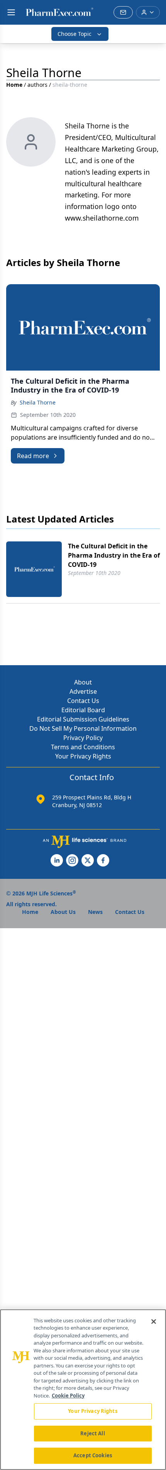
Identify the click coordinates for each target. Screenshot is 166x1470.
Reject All (92, 1433)
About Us (63, 911)
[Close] (153, 1321)
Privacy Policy (83, 737)
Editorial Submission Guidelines (83, 719)
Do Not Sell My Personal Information (83, 728)
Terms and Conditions (83, 747)
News (95, 911)
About (83, 682)
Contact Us (83, 700)
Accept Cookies (92, 1455)
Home (14, 84)
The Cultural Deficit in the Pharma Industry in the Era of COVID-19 (114, 555)
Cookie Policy (68, 1395)
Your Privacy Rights (83, 756)
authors (37, 84)
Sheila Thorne (38, 402)
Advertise (83, 691)
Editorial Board (83, 710)
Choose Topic (74, 33)
